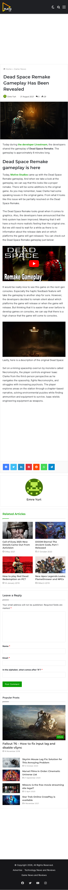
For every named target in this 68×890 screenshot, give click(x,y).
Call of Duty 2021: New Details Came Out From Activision (16, 544)
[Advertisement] (34, 39)
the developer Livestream (32, 144)
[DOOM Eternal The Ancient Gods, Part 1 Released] (50, 530)
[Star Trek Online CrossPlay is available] (11, 800)
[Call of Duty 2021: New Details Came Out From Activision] (18, 530)
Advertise (17, 870)
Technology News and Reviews (40, 870)
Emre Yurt (11, 96)
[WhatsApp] (44, 467)
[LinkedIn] (21, 467)
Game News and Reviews (34, 875)
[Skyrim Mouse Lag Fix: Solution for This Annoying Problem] (11, 762)
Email (6, 658)
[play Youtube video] (34, 263)
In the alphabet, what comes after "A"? (23, 669)
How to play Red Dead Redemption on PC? (15, 578)
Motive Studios (19, 174)
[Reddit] (36, 467)
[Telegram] (51, 467)
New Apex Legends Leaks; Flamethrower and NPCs (50, 578)
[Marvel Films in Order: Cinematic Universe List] (11, 775)
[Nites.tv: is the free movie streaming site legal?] (11, 788)
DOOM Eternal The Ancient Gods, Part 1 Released (46, 544)
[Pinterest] (29, 467)
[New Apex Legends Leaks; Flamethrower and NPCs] (50, 564)
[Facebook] (6, 467)
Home (8, 69)
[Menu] (64, 8)
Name (6, 646)
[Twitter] (13, 467)
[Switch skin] (53, 8)
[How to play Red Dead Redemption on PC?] (18, 564)
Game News (20, 69)
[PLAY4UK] (9, 7)
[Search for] (58, 8)
